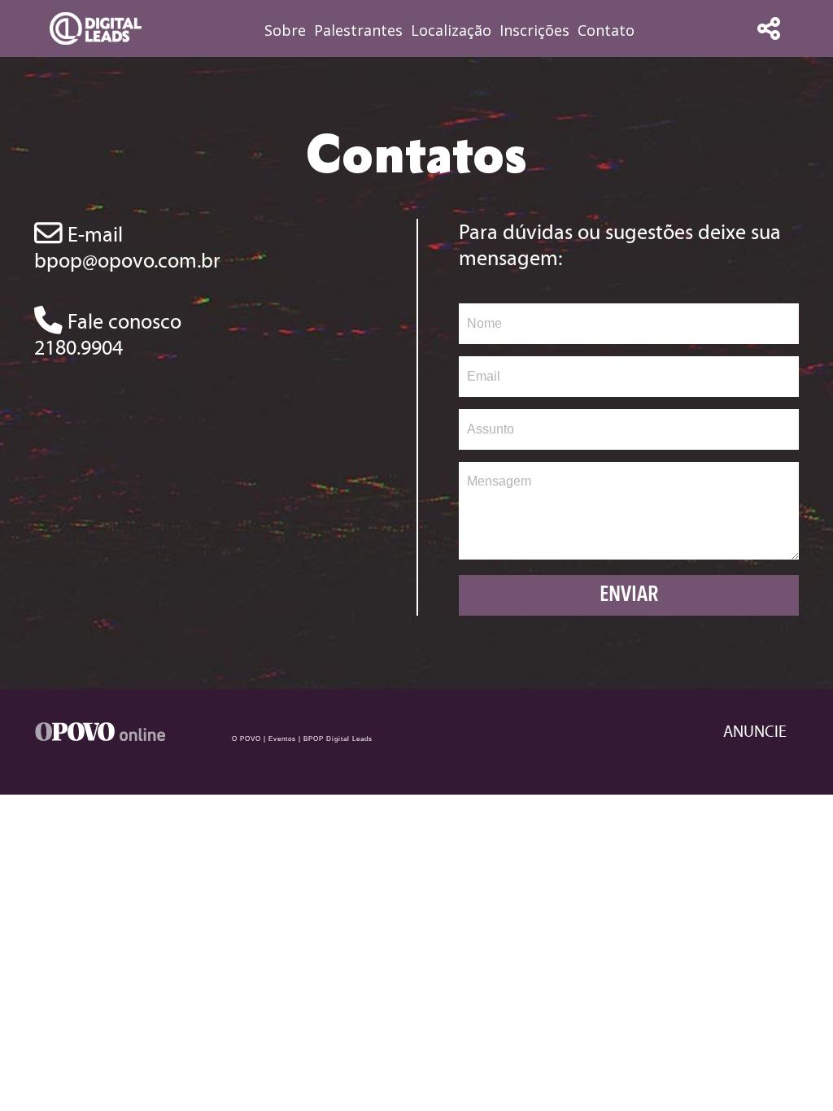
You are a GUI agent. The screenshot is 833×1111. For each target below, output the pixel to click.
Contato (606, 30)
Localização (451, 30)
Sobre (285, 30)
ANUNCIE (755, 731)
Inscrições (534, 30)
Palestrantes (358, 30)
